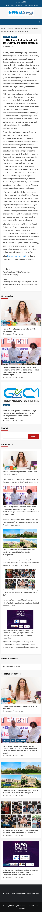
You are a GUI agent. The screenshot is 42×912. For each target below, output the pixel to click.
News (13, 362)
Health (12, 5)
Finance (6, 5)
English (14, 37)
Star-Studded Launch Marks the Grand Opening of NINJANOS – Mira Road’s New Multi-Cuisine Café (20, 592)
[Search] (39, 22)
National (19, 5)
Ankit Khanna (8, 334)
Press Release (28, 5)
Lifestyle (6, 825)
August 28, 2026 (19, 334)
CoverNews (32, 906)
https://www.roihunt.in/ (17, 256)
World (36, 5)
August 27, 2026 (19, 377)
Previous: (16, 272)
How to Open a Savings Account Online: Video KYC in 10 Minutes (20, 473)
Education (7, 785)
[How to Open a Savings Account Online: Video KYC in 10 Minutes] (21, 313)
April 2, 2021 (11, 46)
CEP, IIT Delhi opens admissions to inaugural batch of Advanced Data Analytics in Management (19, 552)
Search (4, 427)
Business (6, 37)
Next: (20, 283)
